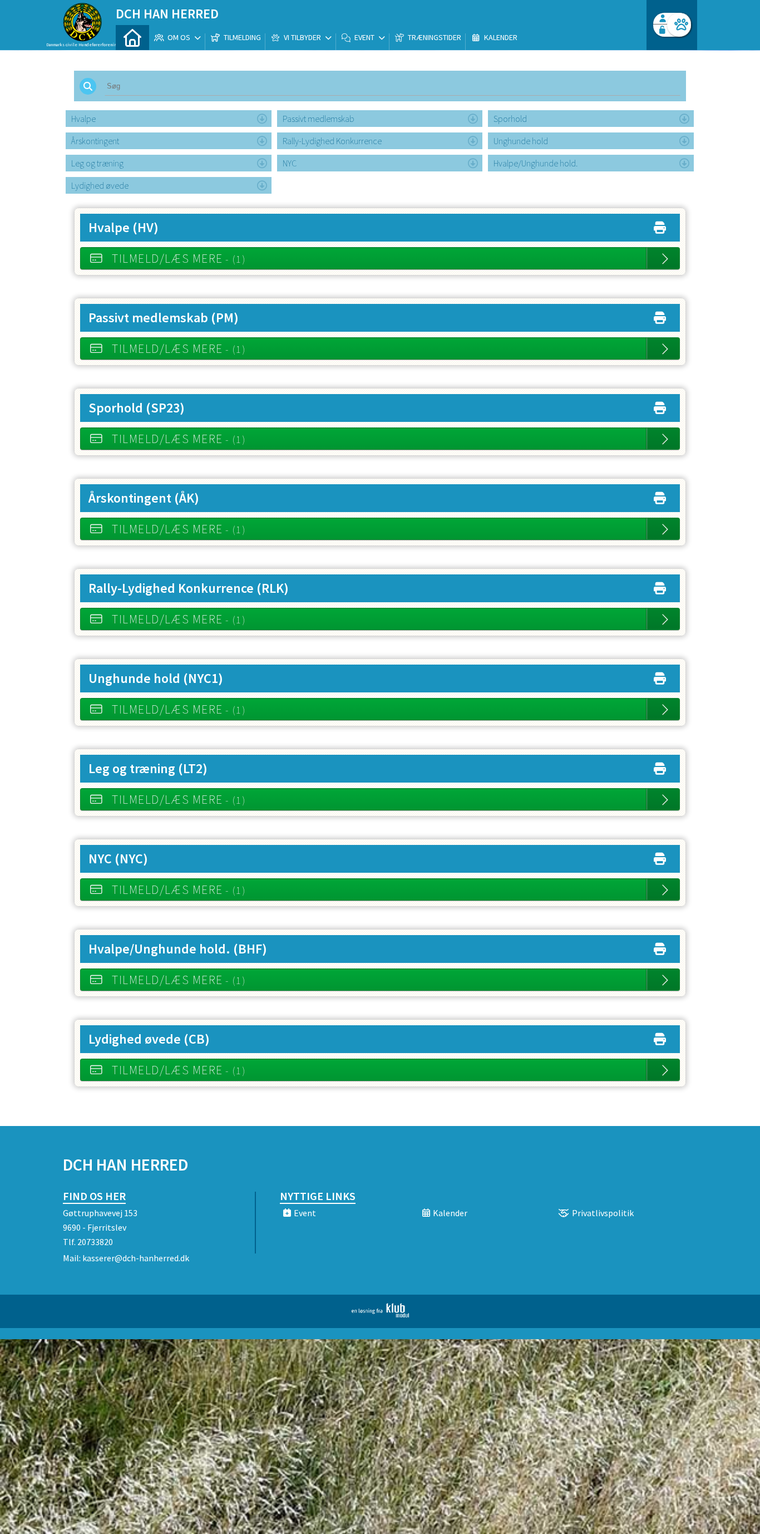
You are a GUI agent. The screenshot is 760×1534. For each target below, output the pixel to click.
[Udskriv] (660, 225)
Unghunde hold (520, 140)
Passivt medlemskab (318, 118)
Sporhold (510, 118)
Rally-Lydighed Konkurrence (332, 140)
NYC (290, 163)
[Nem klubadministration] (380, 1314)
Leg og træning (97, 163)
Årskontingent (95, 140)
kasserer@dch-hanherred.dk (135, 1257)
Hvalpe (83, 118)
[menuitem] (132, 37)
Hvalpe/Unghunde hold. (535, 163)
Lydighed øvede (100, 185)
